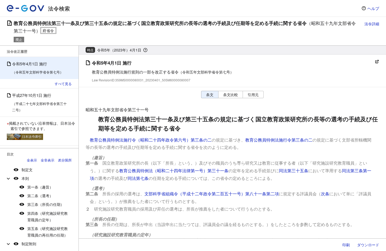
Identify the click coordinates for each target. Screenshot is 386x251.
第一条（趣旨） (40, 187)
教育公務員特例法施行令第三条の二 (278, 140)
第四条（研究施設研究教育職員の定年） (47, 216)
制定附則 (29, 243)
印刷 (346, 244)
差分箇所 (65, 160)
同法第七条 (138, 178)
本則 (25, 178)
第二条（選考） (40, 195)
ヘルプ (373, 8)
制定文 (27, 169)
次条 (325, 194)
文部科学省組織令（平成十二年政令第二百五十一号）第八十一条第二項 (211, 194)
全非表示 (47, 160)
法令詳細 (371, 23)
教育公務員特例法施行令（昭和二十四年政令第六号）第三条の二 (151, 140)
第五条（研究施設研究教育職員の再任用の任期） (47, 232)
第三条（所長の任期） (45, 204)
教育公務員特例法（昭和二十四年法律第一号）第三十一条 (173, 171)
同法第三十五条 (293, 171)
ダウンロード (368, 244)
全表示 (32, 160)
